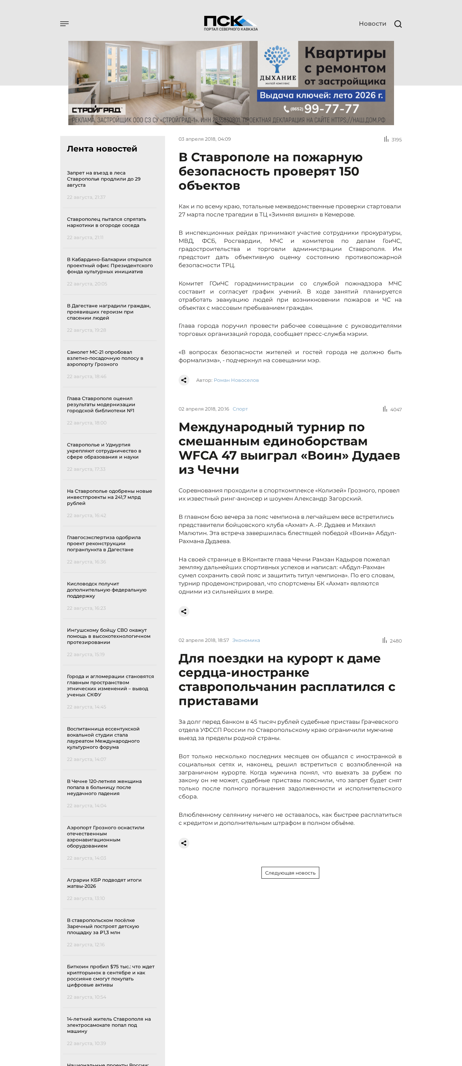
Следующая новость (290, 873)
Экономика (246, 640)
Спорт (240, 409)
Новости (372, 23)
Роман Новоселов (236, 380)
